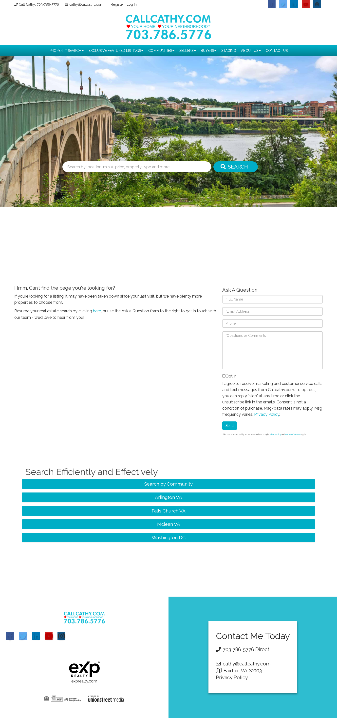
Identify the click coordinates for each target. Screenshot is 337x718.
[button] (235, 166)
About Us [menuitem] (249, 51)
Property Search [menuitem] (65, 51)
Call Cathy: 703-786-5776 (39, 4)
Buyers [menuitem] (207, 51)
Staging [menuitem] (228, 51)
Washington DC (169, 537)
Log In (132, 4)
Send (229, 426)
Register (117, 4)
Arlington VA (168, 497)
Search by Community (168, 484)
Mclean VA (168, 524)
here (97, 311)
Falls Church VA (169, 510)
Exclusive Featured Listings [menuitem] (115, 51)
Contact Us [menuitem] (277, 51)
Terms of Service (293, 434)
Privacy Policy (266, 414)
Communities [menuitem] (160, 51)
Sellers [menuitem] (186, 51)
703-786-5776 (238, 649)
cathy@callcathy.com (86, 4)
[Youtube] (49, 636)
